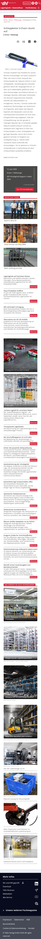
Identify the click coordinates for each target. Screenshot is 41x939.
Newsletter (26, 3)
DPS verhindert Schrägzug (14, 307)
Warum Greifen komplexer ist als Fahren (19, 522)
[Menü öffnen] (38, 7)
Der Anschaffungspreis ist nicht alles (18, 437)
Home (6, 20)
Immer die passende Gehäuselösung (18, 448)
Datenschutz (19, 919)
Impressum (7, 919)
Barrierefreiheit (9, 924)
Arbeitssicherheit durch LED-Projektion (18, 862)
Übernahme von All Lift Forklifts (16, 320)
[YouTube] (36, 897)
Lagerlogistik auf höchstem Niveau (17, 276)
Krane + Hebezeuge (15, 20)
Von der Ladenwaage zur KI (14, 769)
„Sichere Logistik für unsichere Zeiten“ (18, 410)
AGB (28, 919)
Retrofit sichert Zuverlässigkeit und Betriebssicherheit (17, 566)
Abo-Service (7, 897)
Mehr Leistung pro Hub (13, 268)
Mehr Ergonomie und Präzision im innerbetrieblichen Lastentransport (17, 830)
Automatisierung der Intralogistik (16, 464)
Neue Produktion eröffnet (13, 291)
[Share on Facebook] (35, 42)
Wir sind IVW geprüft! (11, 883)
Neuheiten (9, 16)
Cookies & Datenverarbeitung (14, 928)
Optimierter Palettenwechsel (15, 494)
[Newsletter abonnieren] (36, 891)
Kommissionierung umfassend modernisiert (20, 549)
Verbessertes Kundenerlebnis (15, 510)
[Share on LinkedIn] (29, 42)
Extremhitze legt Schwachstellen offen (18, 482)
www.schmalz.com (11, 157)
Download (7, 886)
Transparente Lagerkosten (14, 427)
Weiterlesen (33, 287)
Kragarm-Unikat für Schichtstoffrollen (18, 535)
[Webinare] (36, 904)
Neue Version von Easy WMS (15, 244)
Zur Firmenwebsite (25, 189)
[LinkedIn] (36, 884)
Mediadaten (7, 894)
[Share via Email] (24, 42)
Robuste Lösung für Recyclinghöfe (17, 799)
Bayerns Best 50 (10, 221)
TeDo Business (8, 890)
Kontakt (31, 928)
